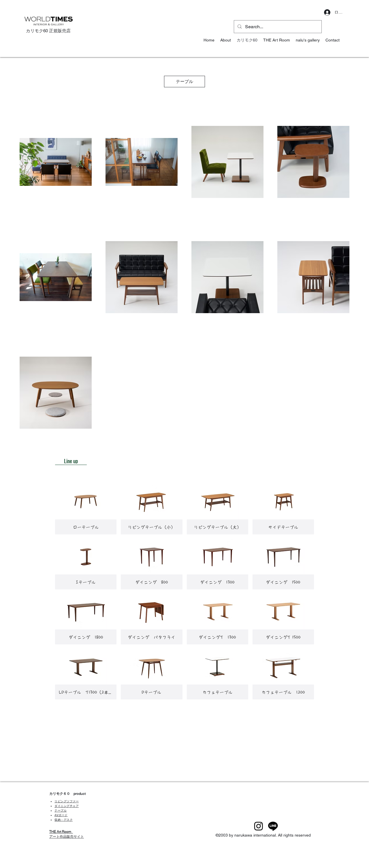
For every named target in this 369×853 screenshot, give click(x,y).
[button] (184, 81)
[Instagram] (258, 826)
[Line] (273, 826)
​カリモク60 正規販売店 (48, 30)
